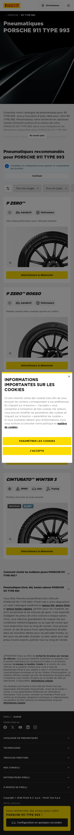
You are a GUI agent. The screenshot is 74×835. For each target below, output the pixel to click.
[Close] (69, 376)
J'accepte (37, 451)
